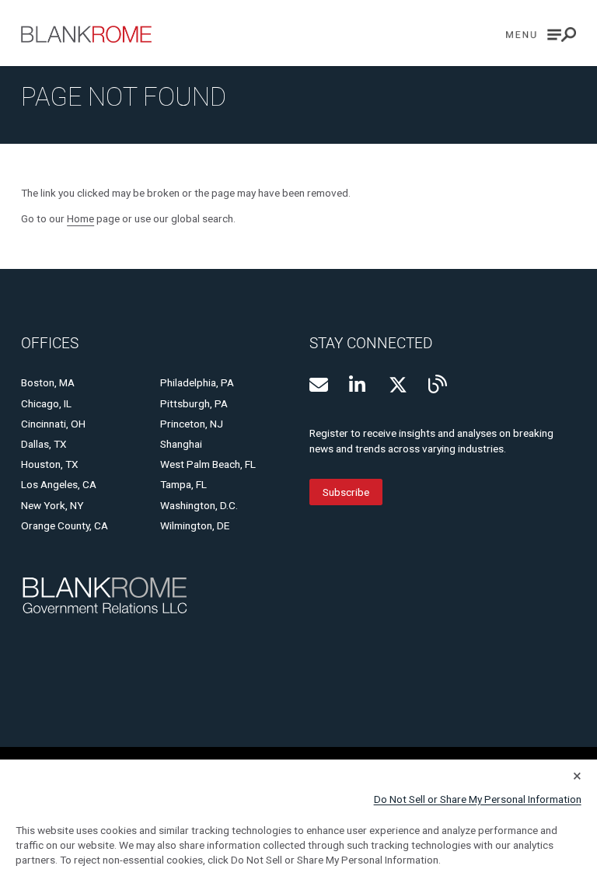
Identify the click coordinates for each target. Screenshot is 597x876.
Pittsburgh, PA (194, 403)
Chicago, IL (46, 403)
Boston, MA (48, 382)
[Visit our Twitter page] (398, 384)
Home (80, 218)
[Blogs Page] (437, 384)
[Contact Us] (318, 384)
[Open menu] (541, 34)
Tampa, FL (183, 484)
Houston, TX (50, 464)
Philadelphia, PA (197, 382)
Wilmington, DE (194, 525)
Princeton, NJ (191, 423)
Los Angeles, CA (58, 484)
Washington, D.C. (199, 505)
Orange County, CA (64, 525)
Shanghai (181, 444)
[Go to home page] (86, 34)
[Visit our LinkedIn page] (358, 384)
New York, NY (52, 505)
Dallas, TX (44, 444)
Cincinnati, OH (53, 423)
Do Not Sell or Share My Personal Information (477, 799)
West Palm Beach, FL (208, 464)
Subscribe (346, 492)
